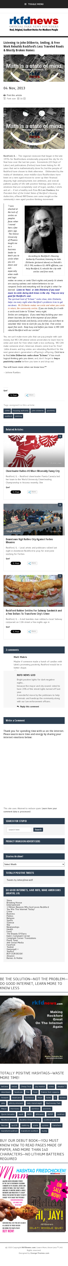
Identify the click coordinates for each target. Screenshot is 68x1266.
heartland (16, 1097)
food (35, 1092)
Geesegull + (13, 949)
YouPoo (10, 951)
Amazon (10, 955)
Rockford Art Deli (8, 1120)
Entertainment (13, 904)
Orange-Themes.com (39, 1253)
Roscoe (4, 1125)
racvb (21, 1114)
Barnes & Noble (15, 958)
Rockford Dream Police (30, 1120)
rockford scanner (51, 1120)
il (55, 1097)
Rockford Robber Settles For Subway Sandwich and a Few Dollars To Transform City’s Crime (34, 612)
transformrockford (9, 1131)
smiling (18, 416)
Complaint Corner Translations (21, 938)
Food (9, 931)
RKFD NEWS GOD (26, 675)
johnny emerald (16, 1103)
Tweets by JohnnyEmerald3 (20, 880)
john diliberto (38, 410)
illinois (63, 1097)
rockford (8, 416)
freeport (4, 1097)
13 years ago (55, 531)
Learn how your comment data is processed (30, 810)
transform (57, 1125)
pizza (25, 1108)
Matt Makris (20, 657)
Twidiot (10, 947)
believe (4, 1086)
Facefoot (11, 944)
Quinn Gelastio (8, 1114)
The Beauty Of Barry (17, 933)
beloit (14, 1086)
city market (40, 1086)
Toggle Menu (35, 4)
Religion (11, 918)
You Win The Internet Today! (21, 909)
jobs (3, 1103)
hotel (48, 1097)
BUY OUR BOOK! (15, 953)
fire (27, 1092)
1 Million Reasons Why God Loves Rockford (28, 907)
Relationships (13, 927)
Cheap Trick (26, 1086)
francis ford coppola (50, 1092)
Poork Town (12, 940)
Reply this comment (29, 707)
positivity (51, 410)
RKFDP (50, 1114)
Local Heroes (14, 531)
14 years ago (55, 463)
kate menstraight (34, 1103)
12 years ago (55, 603)
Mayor (4, 1108)
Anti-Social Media (15, 942)
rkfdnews (40, 1114)
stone (35, 1125)
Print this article (14, 95)
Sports (10, 463)
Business (11, 913)
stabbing (25, 1125)
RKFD (29, 1114)
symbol (45, 1125)
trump (44, 1131)
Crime (10, 602)
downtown (5, 1092)
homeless (29, 1097)
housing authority (20, 410)
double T (61, 1086)
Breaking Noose (14, 902)
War (8, 924)
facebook (18, 1092)
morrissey (14, 1108)
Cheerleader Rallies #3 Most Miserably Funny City (33, 471)
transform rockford (29, 1131)
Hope (40, 1097)
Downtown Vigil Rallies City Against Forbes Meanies (29, 540)
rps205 (14, 1125)
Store (9, 900)
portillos (35, 1108)
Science (10, 922)
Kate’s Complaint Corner (18, 935)
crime (7, 410)
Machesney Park (53, 1103)
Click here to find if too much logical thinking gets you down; (33, 355)
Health (10, 929)
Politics (10, 915)
